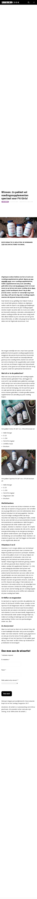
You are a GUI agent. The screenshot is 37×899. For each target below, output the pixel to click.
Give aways (5, 201)
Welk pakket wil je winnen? (9, 680)
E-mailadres (5, 659)
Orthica (22, 305)
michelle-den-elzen (27, 201)
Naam (3, 670)
